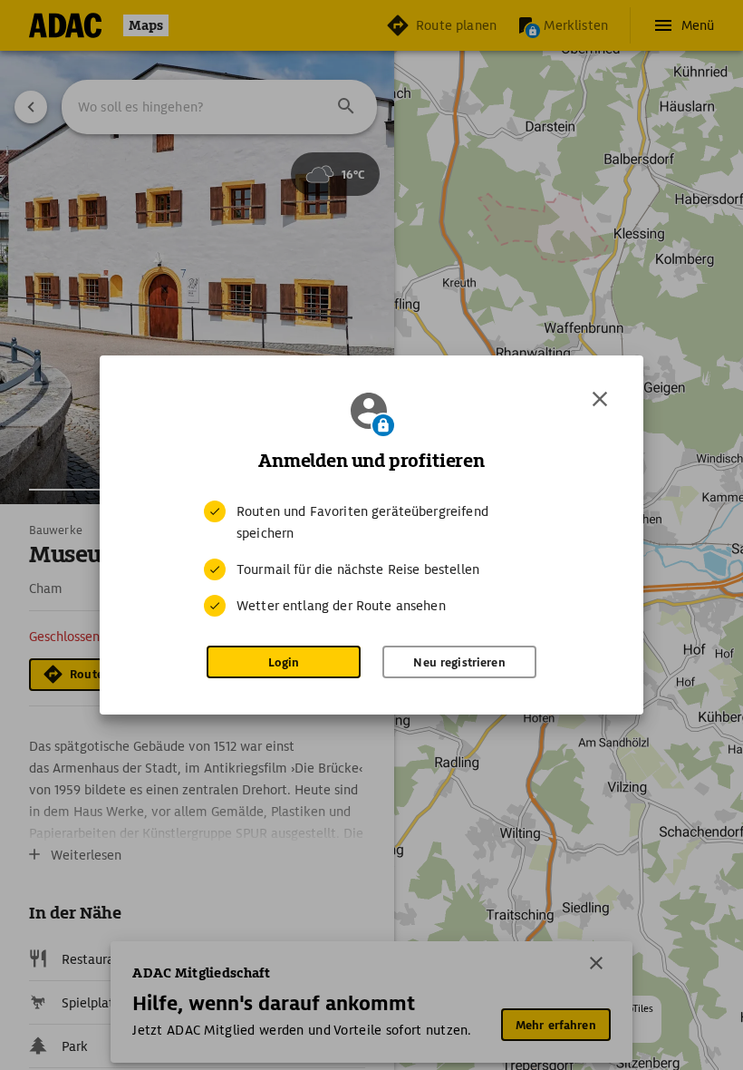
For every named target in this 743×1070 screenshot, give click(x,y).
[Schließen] (600, 399)
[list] (371, 559)
